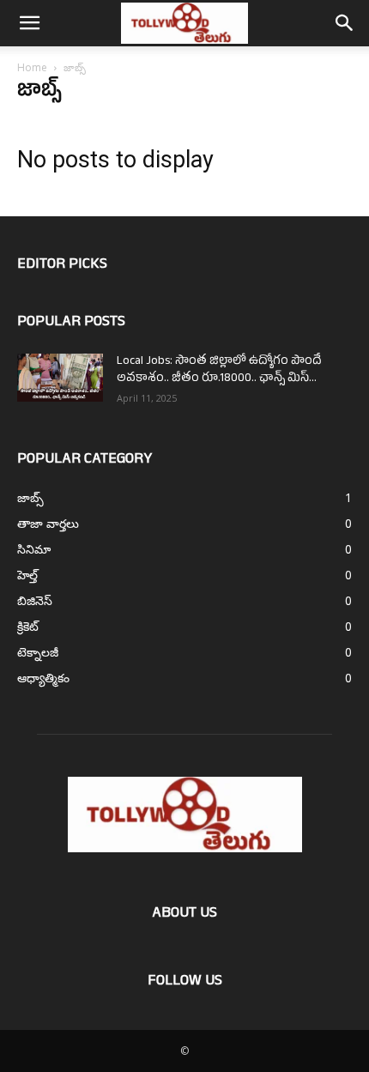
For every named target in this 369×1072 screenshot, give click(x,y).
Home (32, 67)
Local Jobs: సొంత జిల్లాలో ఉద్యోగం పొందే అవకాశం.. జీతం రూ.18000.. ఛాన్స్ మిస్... (219, 370)
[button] (29, 23)
